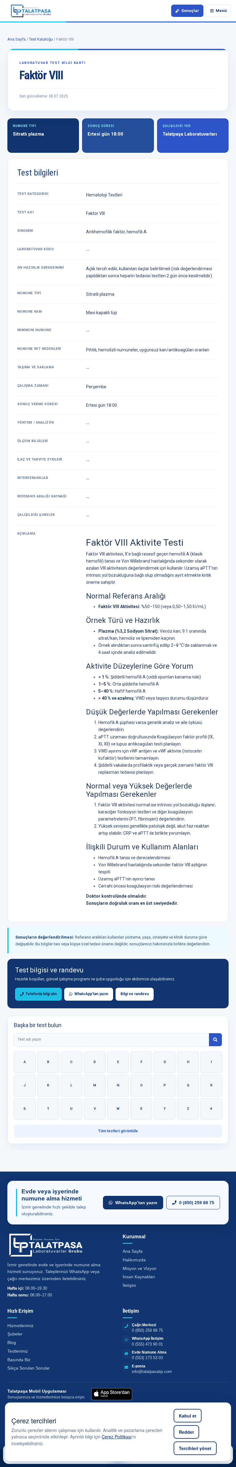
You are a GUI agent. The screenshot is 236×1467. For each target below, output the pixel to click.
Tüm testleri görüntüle (118, 1131)
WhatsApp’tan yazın (90, 994)
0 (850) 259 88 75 (196, 1202)
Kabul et (187, 1416)
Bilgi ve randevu (134, 994)
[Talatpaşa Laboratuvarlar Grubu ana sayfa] (31, 11)
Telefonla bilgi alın (40, 994)
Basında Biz (18, 1359)
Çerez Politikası (117, 1436)
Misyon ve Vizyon (139, 1268)
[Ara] (215, 1039)
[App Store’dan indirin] (111, 1394)
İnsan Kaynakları (139, 1276)
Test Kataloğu (41, 39)
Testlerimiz (17, 1351)
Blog (11, 1342)
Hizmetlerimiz (20, 1325)
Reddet (186, 1432)
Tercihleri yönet (195, 1448)
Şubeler (14, 1333)
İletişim (129, 1285)
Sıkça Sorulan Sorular (28, 1368)
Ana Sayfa (16, 39)
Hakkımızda (134, 1259)
